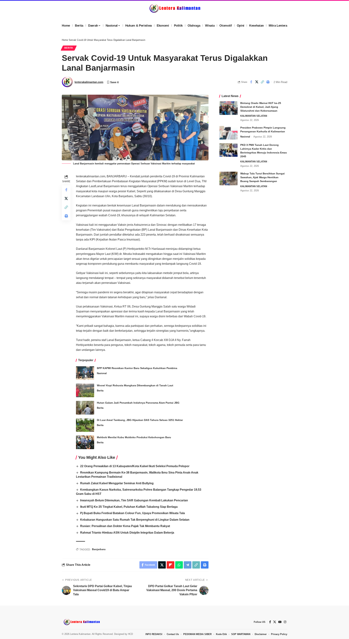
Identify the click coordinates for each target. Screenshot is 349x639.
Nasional (102, 373)
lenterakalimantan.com (89, 82)
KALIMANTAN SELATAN (253, 116)
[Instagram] (285, 622)
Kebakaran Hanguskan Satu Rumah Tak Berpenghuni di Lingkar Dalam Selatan (134, 519)
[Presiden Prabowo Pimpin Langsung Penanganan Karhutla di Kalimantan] (228, 133)
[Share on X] (256, 82)
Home (65, 40)
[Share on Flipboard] (170, 565)
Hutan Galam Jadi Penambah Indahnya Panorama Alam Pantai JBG (138, 402)
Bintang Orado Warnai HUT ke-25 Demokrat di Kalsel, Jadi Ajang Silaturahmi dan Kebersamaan (260, 107)
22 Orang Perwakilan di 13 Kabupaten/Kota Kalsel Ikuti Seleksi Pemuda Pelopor (134, 466)
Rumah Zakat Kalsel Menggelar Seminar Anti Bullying (117, 483)
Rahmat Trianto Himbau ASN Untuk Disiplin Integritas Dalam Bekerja (127, 532)
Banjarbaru (99, 549)
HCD (130, 634)
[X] (274, 622)
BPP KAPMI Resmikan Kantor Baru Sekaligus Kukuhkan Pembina (137, 368)
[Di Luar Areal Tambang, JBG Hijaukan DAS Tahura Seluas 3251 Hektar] (85, 425)
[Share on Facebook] (251, 82)
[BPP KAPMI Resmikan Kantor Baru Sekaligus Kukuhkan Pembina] (85, 373)
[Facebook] (270, 622)
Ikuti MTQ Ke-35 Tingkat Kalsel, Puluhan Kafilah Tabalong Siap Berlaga (129, 506)
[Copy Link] (262, 82)
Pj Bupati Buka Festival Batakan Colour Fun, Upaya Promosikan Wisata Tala (132, 513)
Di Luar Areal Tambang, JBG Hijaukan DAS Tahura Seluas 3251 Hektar (140, 420)
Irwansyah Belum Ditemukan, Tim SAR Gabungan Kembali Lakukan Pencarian (134, 500)
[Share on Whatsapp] (179, 565)
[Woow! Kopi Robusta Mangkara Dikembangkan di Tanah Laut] (85, 390)
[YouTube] (279, 622)
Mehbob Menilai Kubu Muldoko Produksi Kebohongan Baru (134, 437)
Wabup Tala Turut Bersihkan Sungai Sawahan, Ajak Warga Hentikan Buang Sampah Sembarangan (262, 177)
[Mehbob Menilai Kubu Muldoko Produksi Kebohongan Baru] (85, 442)
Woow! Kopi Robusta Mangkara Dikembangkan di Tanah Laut (135, 385)
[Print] (267, 82)
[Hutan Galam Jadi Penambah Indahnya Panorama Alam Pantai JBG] (85, 408)
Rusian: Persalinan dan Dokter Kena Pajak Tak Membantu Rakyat (125, 526)
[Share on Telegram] (187, 565)
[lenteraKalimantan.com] (81, 621)
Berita (68, 48)
